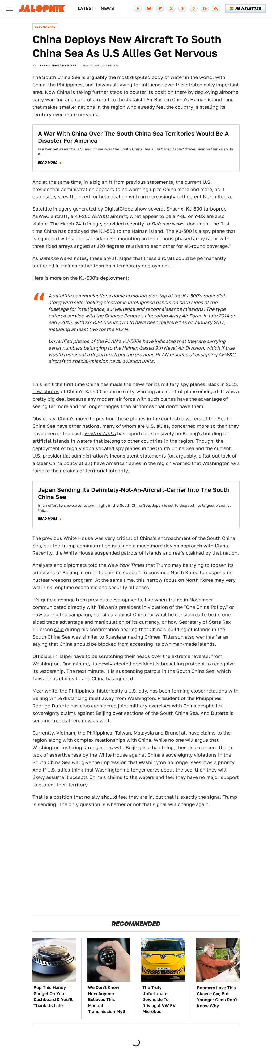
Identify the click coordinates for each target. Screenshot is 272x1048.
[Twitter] (171, 8)
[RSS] (216, 8)
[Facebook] (138, 8)
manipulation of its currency (126, 622)
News (107, 8)
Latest (86, 8)
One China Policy (205, 607)
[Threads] (182, 8)
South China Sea (61, 77)
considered (104, 706)
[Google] (205, 8)
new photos (46, 391)
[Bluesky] (149, 8)
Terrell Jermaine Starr (57, 65)
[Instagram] (194, 8)
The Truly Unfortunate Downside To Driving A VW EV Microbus (159, 999)
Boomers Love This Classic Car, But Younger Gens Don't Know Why (217, 996)
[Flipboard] (160, 8)
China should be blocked (88, 644)
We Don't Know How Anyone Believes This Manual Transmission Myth (107, 999)
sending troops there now (62, 720)
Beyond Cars (45, 26)
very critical (118, 538)
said (59, 629)
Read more (47, 162)
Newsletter (248, 8)
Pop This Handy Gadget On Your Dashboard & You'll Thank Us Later (53, 996)
